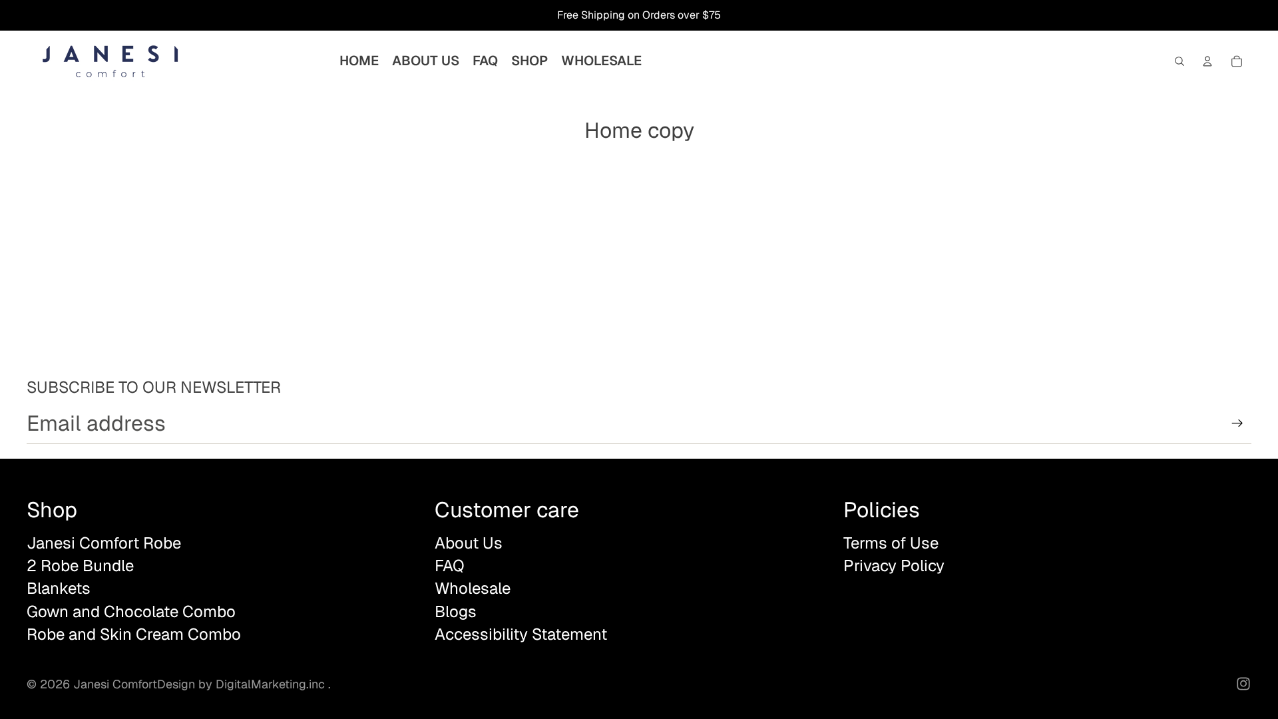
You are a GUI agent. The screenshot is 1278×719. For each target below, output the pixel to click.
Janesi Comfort (115, 684)
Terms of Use (891, 543)
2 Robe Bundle (80, 565)
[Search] (1179, 61)
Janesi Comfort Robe (104, 543)
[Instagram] (1243, 684)
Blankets (59, 589)
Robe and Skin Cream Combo (134, 634)
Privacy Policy (894, 565)
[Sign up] (1237, 423)
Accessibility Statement (521, 634)
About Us (469, 543)
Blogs (456, 611)
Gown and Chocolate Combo (131, 611)
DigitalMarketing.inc (272, 684)
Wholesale (473, 589)
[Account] (1207, 61)
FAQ (450, 565)
